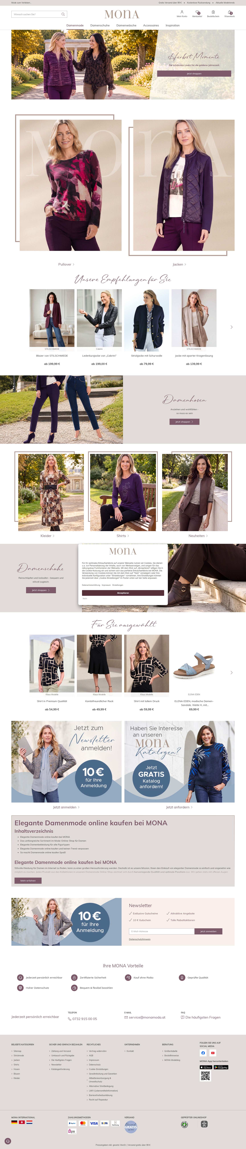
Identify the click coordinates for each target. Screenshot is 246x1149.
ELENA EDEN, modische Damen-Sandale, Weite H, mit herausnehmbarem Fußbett (194, 703)
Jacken (17, 1060)
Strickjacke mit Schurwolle (146, 355)
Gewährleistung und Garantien (103, 1073)
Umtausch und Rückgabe (62, 1055)
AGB (91, 1055)
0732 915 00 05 (84, 1019)
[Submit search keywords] (63, 14)
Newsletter (56, 1064)
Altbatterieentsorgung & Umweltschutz (100, 1080)
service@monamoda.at (147, 1017)
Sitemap (17, 1051)
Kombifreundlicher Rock (99, 701)
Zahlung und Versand (61, 1051)
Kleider (17, 1078)
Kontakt (130, 1051)
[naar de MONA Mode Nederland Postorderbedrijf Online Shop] (29, 1122)
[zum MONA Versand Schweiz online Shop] (22, 1122)
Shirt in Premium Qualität (52, 701)
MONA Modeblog (172, 1060)
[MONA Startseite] (122, 14)
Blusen (17, 1073)
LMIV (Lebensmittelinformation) (103, 1090)
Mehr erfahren (28, 880)
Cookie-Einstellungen (98, 1069)
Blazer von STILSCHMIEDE (52, 355)
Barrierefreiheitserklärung (100, 1095)
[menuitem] (75, 26)
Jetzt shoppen (194, 73)
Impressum (94, 1060)
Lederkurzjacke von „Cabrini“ (99, 355)
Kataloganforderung (60, 1069)
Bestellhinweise (171, 1055)
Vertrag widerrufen (97, 1051)
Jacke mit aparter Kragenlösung (194, 355)
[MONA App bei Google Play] (221, 1067)
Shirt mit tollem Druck (146, 701)
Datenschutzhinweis (139, 939)
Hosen (17, 1069)
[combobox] (39, 14)
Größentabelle (170, 1051)
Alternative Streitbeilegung (101, 1086)
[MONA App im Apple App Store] (206, 1067)
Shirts (16, 1064)
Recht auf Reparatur (98, 1099)
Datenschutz (95, 1064)
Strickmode (19, 1055)
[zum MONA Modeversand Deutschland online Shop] (14, 1122)
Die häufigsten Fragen (203, 1017)
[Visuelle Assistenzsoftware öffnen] (203, 1124)
